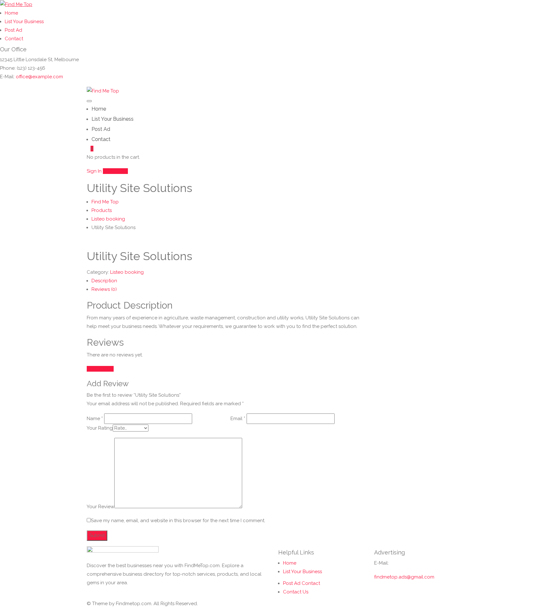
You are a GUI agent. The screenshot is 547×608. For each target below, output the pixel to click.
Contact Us (295, 592)
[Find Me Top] (16, 4)
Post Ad (13, 30)
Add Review (100, 369)
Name (95, 418)
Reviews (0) (104, 289)
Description (104, 281)
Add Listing (115, 171)
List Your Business (24, 21)
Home (11, 13)
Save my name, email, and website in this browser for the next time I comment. (178, 520)
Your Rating (100, 428)
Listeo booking (127, 272)
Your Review (100, 506)
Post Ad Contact (301, 583)
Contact (14, 39)
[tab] (228, 281)
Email (237, 418)
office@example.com (39, 77)
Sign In (94, 171)
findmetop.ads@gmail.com (404, 577)
